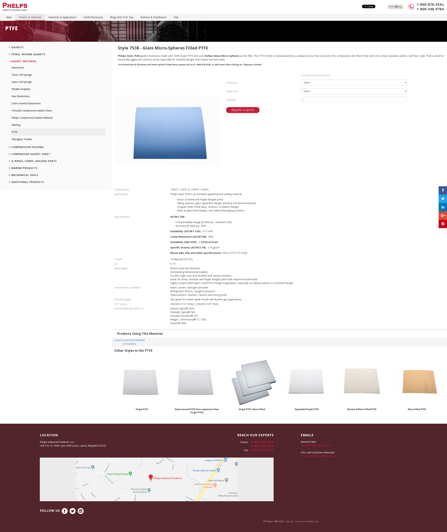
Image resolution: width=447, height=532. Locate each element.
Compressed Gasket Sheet (30, 154)
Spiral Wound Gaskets (28, 54)
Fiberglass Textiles (22, 139)
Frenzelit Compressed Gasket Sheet (32, 110)
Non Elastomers (21, 96)
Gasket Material (24, 61)
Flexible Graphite (21, 89)
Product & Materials (30, 17)
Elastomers (18, 67)
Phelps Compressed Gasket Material (32, 117)
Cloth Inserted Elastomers (26, 103)
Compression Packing (27, 147)
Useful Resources (93, 17)
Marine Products (24, 168)
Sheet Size (232, 91)
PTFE (14, 132)
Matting (16, 124)
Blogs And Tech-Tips (121, 17)
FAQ (176, 17)
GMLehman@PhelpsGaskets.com (319, 456)
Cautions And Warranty (306, 521)
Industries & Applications (62, 17)
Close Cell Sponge (22, 74)
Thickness (231, 82)
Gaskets (17, 47)
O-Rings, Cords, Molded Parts (34, 161)
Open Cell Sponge (22, 82)
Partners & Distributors (153, 17)
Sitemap (289, 521)
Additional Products (27, 182)
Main (9, 17)
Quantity (231, 100)
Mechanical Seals (24, 175)
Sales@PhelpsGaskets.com (316, 445)
